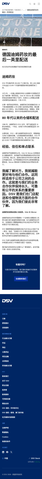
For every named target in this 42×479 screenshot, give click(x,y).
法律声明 (5, 428)
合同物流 (5, 361)
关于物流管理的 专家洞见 (11, 10)
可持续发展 (6, 399)
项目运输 (5, 356)
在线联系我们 (21, 279)
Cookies (5, 437)
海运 (3, 347)
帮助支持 (5, 403)
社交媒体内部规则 (8, 417)
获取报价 (5, 323)
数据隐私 (5, 432)
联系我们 (5, 376)
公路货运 (5, 352)
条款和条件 (6, 441)
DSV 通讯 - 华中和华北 (10, 408)
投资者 (4, 390)
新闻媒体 (5, 394)
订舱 (3, 319)
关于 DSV (5, 381)
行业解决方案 (7, 338)
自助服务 (5, 328)
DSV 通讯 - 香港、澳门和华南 (12, 412)
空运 (3, 343)
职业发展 (5, 385)
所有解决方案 (7, 365)
